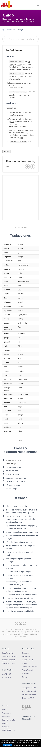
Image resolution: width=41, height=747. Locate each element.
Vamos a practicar (8, 663)
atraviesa (21, 130)
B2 (3, 677)
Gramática (25, 653)
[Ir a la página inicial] (4, 30)
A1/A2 (4, 674)
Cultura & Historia (8, 730)
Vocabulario (26, 656)
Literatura (5, 727)
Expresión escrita (28, 670)
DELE (4, 710)
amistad (13, 67)
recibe (11, 65)
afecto (18, 65)
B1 (10, 674)
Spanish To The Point (10, 656)
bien (20, 95)
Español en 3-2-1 (8, 653)
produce (13, 95)
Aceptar (7, 745)
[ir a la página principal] (6, 5)
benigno (25, 95)
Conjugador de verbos (29, 688)
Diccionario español (29, 691)
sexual (11, 121)
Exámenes (25, 673)
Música (5, 723)
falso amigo (11, 463)
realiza (32, 92)
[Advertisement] (20, 197)
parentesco (26, 69)
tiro (13, 133)
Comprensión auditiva (29, 667)
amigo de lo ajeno (13, 460)
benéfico (12, 97)
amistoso (21, 88)
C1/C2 (8, 677)
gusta (30, 73)
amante (23, 126)
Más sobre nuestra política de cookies (26, 745)
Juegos (24, 677)
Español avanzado (9, 660)
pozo (21, 137)
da (29, 61)
